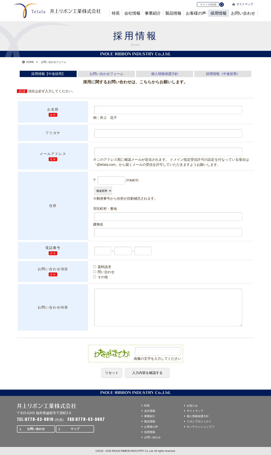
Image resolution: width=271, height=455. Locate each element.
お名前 (53, 109)
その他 (102, 277)
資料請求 (104, 267)
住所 (53, 205)
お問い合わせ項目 (53, 269)
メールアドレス (53, 153)
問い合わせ (106, 272)
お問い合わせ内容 (53, 307)
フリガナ (53, 132)
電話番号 (53, 248)
